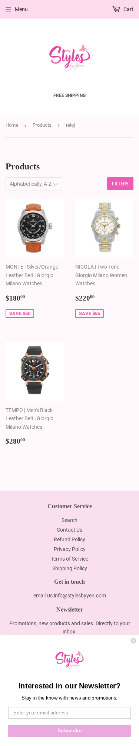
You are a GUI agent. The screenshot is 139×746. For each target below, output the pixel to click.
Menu (21, 9)
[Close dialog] (133, 641)
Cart (127, 9)
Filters (120, 183)
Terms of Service (69, 559)
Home (12, 125)
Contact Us (69, 530)
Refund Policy (69, 539)
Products (42, 125)
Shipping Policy (69, 568)
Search (69, 520)
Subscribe (69, 730)
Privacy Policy (70, 549)
